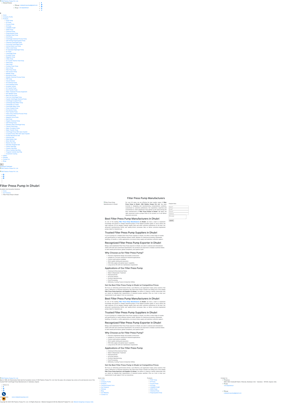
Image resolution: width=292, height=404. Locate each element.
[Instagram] (41, 10)
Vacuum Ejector (10, 81)
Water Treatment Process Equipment (16, 91)
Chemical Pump (10, 31)
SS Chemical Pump (11, 82)
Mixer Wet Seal (10, 141)
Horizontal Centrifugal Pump (14, 44)
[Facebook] (41, 3)
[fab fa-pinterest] (3, 178)
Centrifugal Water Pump (13, 106)
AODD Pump (9, 29)
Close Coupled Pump (12, 108)
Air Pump (8, 51)
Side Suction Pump (11, 71)
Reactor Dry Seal (11, 143)
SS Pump (8, 26)
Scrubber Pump (10, 55)
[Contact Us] (4, 394)
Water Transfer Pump (12, 130)
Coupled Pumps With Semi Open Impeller (18, 133)
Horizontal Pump (11, 115)
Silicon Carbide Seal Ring (13, 150)
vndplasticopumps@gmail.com (28, 5)
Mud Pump (9, 119)
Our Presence (105, 387)
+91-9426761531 (24, 8)
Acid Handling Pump (12, 84)
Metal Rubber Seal (11, 139)
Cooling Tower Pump (12, 66)
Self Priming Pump (11, 122)
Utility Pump (9, 59)
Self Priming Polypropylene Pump (15, 40)
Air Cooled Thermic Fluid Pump (15, 60)
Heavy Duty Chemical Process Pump (16, 113)
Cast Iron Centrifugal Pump (14, 97)
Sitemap (5, 157)
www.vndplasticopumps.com (20, 397)
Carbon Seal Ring (11, 146)
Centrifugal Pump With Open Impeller (16, 132)
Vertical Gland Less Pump (13, 46)
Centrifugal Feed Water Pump (14, 102)
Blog (102, 391)
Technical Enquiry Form (108, 385)
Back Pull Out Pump (11, 95)
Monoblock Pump (11, 75)
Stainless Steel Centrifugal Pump (15, 124)
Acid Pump (9, 37)
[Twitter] (41, 4)
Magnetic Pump (10, 57)
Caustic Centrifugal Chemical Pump (16, 99)
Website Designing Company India (83, 402)
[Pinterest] (41, 6)
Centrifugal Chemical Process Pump (16, 39)
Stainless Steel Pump (12, 35)
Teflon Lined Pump (11, 48)
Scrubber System (11, 86)
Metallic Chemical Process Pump (15, 77)
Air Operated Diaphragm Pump (15, 49)
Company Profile (8, 17)
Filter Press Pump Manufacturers (129, 221)
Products (5, 18)
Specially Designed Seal (13, 144)
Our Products (7, 193)
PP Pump (8, 22)
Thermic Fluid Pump (11, 126)
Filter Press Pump (11, 70)
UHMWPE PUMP (11, 28)
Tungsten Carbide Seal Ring (14, 152)
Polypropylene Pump (12, 33)
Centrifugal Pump (11, 53)
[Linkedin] (41, 8)
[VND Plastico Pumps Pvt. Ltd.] (9, 1)
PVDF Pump (9, 20)
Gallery (5, 155)
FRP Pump (9, 79)
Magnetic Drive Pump (12, 117)
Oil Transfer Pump (11, 88)
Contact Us (6, 159)
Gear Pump (9, 64)
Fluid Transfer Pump (12, 112)
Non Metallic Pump (11, 93)
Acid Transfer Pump (11, 90)
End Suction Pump (11, 110)
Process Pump (10, 24)
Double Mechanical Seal (13, 135)
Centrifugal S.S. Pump (12, 104)
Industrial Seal (10, 137)
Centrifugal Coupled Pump (13, 101)
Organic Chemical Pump (13, 121)
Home (4, 15)
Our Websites (105, 392)
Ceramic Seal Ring (11, 148)
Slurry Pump (9, 68)
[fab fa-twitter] (3, 176)
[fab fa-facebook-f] (3, 174)
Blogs (4, 161)
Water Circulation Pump (13, 128)
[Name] (1, 164)
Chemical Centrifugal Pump (14, 42)
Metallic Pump (10, 73)
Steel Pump (9, 62)
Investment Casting (11, 154)
